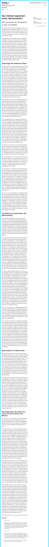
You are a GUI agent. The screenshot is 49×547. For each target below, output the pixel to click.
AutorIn (35, 21)
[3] (8, 190)
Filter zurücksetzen (40, 25)
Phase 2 (5, 3)
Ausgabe (35, 17)
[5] (14, 441)
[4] (27, 268)
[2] (26, 171)
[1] (25, 154)
